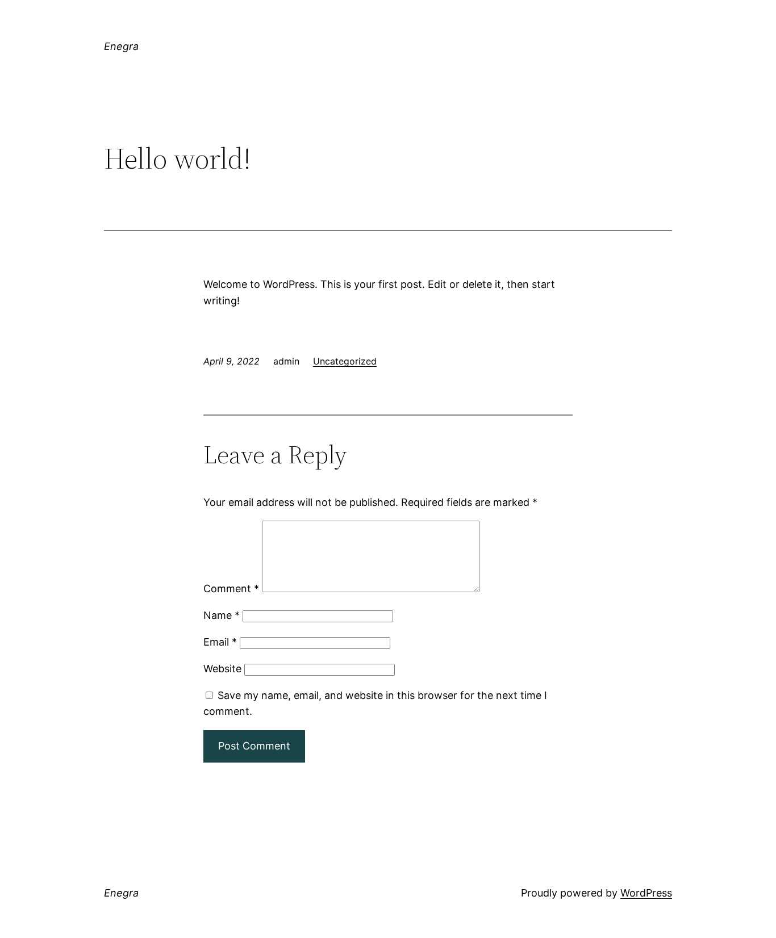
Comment (231, 588)
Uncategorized (345, 361)
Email (220, 642)
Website (222, 669)
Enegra (121, 46)
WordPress (646, 893)
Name (221, 615)
